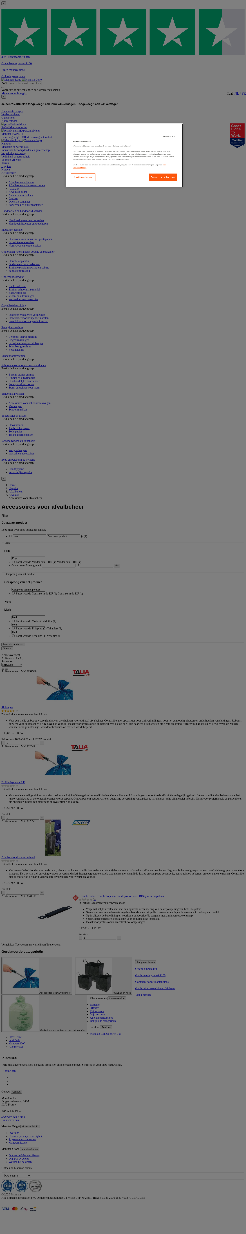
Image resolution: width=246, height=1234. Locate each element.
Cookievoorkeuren (83, 177)
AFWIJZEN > (169, 137)
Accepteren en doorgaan (163, 177)
